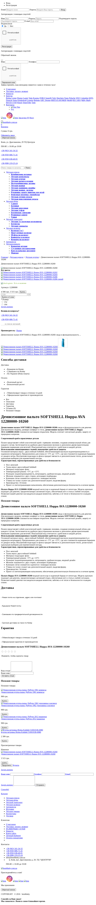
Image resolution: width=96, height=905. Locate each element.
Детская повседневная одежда (24, 199)
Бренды (9, 96)
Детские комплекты (20, 177)
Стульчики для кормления (23, 248)
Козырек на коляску (20, 239)
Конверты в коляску (20, 237)
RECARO (76, 100)
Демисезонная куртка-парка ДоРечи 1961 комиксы (22, 692)
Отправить (40, 785)
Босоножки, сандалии (20, 213)
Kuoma (36, 98)
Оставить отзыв (8, 676)
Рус (12, 109)
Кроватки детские (19, 246)
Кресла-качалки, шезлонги (23, 251)
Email (3, 10)
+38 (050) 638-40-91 (9, 159)
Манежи (14, 253)
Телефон (32, 62)
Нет (11, 26)
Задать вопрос (7, 307)
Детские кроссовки (19, 208)
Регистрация (6, 47)
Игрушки (10, 809)
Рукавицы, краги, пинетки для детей (27, 192)
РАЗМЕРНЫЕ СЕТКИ (15, 829)
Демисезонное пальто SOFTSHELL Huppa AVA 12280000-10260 (28, 754)
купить (4, 763)
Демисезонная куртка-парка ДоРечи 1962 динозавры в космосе (28, 705)
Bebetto (37, 100)
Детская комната (13, 244)
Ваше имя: (5, 673)
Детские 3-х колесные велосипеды (26, 221)
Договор (9, 816)
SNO (78, 98)
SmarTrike (27, 103)
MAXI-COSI (11, 103)
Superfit (48, 98)
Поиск (28, 168)
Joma (15, 100)
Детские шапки (18, 186)
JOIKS (42, 98)
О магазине (11, 89)
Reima (8, 98)
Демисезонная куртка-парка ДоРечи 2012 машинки (23, 719)
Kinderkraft (22, 100)
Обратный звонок (8, 138)
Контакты (10, 105)
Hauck (19, 103)
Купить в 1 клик (8, 297)
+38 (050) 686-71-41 (9, 155)
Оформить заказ (8, 135)
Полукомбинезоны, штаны (23, 183)
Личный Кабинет (13, 836)
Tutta (30, 98)
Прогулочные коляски (21, 233)
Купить (22, 292)
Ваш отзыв (5, 671)
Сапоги (14, 204)
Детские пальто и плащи (22, 181)
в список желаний (12, 324)
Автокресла (11, 242)
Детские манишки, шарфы (23, 188)
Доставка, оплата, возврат (17, 91)
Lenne (14, 98)
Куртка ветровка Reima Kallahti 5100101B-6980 (21, 732)
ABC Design (45, 100)
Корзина (4, 127)
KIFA (91, 98)
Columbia (84, 98)
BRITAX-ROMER (58, 100)
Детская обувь (12, 201)
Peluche (72, 98)
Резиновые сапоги (19, 215)
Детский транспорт (14, 219)
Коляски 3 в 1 (17, 230)
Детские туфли (17, 210)
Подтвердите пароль (68, 18)
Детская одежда (12, 172)
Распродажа (11, 814)
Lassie (25, 98)
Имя (3, 18)
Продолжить (6, 765)
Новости (9, 94)
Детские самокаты (19, 226)
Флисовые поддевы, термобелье (25, 195)
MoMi (69, 100)
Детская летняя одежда (21, 197)
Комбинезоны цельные (21, 174)
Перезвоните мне (8, 82)
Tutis (34, 103)
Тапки (14, 217)
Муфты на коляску (19, 235)
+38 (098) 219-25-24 (9, 163)
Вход (63, 10)
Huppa (19, 98)
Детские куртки (18, 179)
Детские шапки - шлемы (22, 190)
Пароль (33, 10)
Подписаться (6, 24)
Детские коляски (13, 228)
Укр (18, 107)
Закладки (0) (23, 118)
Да (5, 26)
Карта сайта (11, 833)
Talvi (54, 98)
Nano (66, 98)
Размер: (5, 299)
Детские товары (13, 811)
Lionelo (30, 100)
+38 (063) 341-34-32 (9, 151)
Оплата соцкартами (14, 838)
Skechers (60, 98)
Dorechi (9, 100)
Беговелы (15, 224)
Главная (4, 257)
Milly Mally (86, 100)
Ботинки (15, 206)
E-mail (27, 21)
